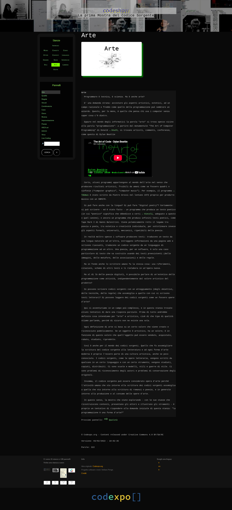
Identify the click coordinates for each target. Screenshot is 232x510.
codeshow (116, 11)
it (158, 463)
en (159, 466)
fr (159, 470)
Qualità (110, 420)
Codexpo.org (98, 466)
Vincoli (148, 214)
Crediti (83, 473)
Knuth (115, 130)
